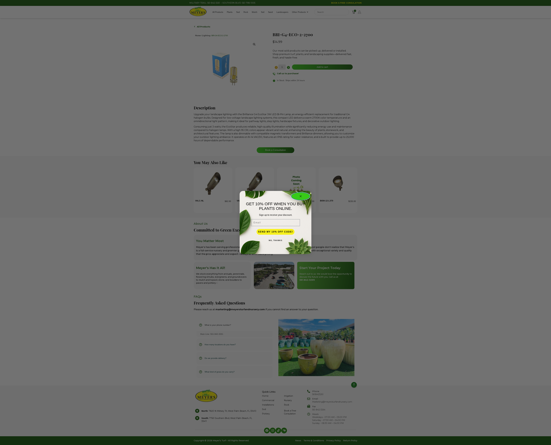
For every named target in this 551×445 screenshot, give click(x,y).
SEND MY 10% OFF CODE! (275, 232)
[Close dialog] (300, 196)
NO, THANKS (275, 240)
